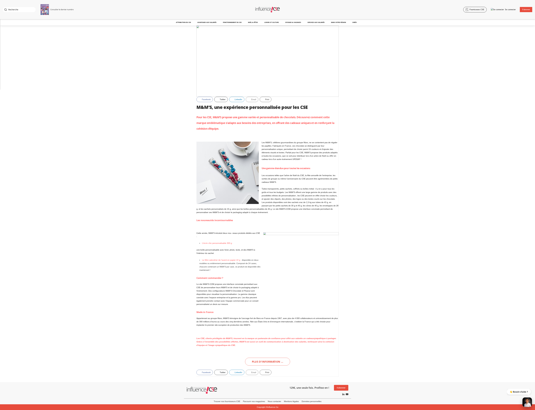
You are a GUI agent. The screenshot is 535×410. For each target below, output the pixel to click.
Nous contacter (274, 401)
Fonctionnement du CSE (232, 22)
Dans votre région (338, 22)
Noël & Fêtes (253, 22)
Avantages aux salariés (207, 22)
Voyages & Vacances (293, 22)
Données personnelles (311, 401)
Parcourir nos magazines (254, 401)
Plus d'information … (267, 361)
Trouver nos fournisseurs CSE (227, 401)
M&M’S (217, 117)
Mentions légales (291, 401)
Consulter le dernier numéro (62, 9)
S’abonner (341, 387)
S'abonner (526, 10)
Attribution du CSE (183, 22)
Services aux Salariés (316, 22)
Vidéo (354, 22)
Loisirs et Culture (271, 22)
